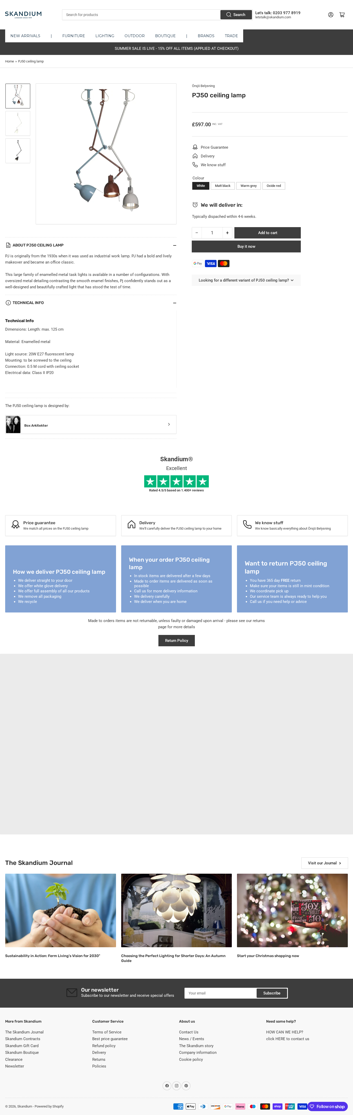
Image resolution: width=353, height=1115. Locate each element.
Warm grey (249, 186)
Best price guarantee (110, 1039)
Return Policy (176, 640)
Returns (98, 1059)
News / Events (191, 1039)
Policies (99, 1066)
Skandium (24, 1106)
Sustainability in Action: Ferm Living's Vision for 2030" (52, 956)
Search (239, 14)
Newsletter (14, 1066)
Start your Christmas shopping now (268, 956)
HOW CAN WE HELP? (284, 1032)
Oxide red (274, 186)
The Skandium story (196, 1046)
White (201, 186)
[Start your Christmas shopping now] (292, 910)
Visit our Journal (322, 863)
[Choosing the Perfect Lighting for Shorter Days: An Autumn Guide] (176, 910)
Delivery (99, 1052)
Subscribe (271, 993)
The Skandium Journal (24, 1032)
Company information (198, 1052)
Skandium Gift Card (22, 1046)
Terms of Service (106, 1032)
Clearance (13, 1059)
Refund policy (104, 1046)
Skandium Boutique (22, 1052)
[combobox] (157, 14)
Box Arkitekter (36, 425)
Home (9, 61)
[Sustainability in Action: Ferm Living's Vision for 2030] (60, 910)
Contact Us (188, 1032)
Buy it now (246, 246)
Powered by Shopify (49, 1106)
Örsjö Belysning (203, 86)
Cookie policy (191, 1059)
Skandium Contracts (22, 1039)
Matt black (223, 186)
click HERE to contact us (287, 1039)
